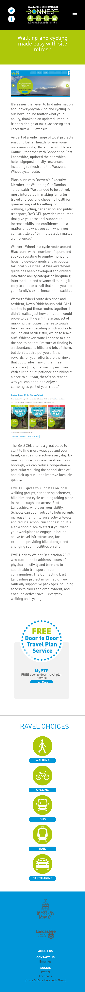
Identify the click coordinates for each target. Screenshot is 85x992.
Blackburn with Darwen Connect (41, 15)
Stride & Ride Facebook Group (45, 980)
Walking (42, 760)
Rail (42, 849)
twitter (11, 10)
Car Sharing (42, 878)
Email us (45, 961)
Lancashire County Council (45, 934)
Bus (43, 819)
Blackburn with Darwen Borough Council (45, 909)
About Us (45, 951)
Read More (42, 682)
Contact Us (45, 957)
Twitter (45, 972)
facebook (11, 19)
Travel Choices (42, 727)
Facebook (45, 976)
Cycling (42, 790)
